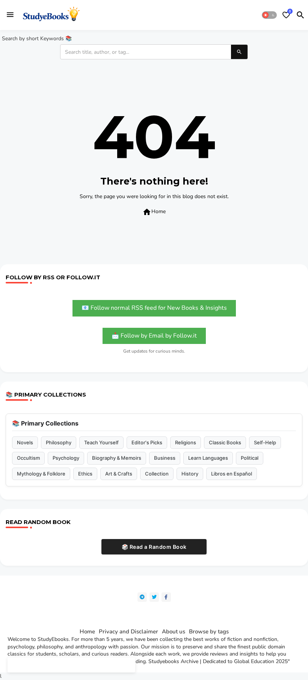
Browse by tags (209, 631)
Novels (25, 442)
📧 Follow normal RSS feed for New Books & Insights (154, 308)
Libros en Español (231, 474)
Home (154, 212)
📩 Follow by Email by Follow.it (154, 336)
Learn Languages (208, 458)
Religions (185, 442)
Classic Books (225, 442)
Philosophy (58, 442)
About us (173, 631)
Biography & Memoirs (116, 458)
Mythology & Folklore (41, 474)
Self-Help (265, 442)
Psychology (66, 458)
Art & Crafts (118, 474)
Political (249, 458)
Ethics (85, 474)
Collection (157, 474)
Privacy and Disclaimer (128, 631)
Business (164, 458)
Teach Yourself (101, 442)
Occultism (28, 458)
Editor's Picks (146, 442)
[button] (269, 15)
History (189, 474)
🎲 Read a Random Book (154, 547)
